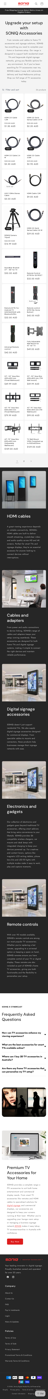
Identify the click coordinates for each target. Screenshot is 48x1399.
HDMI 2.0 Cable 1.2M (10, 119)
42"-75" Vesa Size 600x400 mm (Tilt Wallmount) (34, 410)
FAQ (7, 1304)
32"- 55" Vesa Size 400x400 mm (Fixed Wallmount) (12, 378)
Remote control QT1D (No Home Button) (33, 310)
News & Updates (12, 1321)
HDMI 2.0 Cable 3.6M (33, 157)
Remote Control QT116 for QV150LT (34, 274)
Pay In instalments (12, 1310)
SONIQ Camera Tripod (10, 236)
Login (7, 1316)
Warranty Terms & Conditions (17, 1361)
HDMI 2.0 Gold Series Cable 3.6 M (34, 229)
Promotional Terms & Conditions (18, 1355)
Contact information (18, 1394)
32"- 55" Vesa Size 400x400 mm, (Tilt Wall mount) (35, 378)
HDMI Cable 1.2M (34, 193)
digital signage (13, 1205)
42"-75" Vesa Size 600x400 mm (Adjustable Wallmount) (11, 442)
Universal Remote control (11, 348)
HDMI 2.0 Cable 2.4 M (12, 157)
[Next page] (31, 461)
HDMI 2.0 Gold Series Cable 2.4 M (34, 119)
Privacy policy (15, 1390)
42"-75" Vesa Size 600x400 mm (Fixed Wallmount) (12, 410)
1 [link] (17, 461)
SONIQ (18, 1226)
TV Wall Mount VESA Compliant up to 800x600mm (35, 441)
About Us (9, 1293)
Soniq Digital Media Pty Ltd (23, 1386)
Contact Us (9, 1298)
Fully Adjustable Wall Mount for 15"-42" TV (33, 344)
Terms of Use (10, 1338)
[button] (5, 4)
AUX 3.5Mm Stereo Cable (12, 194)
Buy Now (15, 1241)
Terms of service (27, 1390)
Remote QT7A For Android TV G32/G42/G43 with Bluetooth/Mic (12, 311)
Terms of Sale (10, 1343)
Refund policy (40, 1390)
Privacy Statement (12, 1349)
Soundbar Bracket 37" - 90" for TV (11, 269)
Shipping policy (33, 1394)
